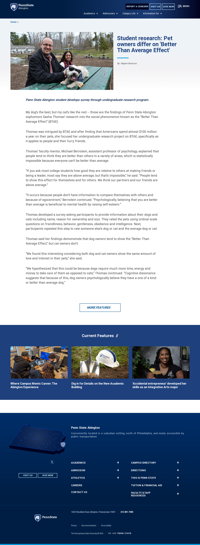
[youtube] (45, 462)
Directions (138, 470)
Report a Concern (137, 6)
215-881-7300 (127, 512)
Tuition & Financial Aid (146, 485)
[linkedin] (38, 462)
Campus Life (129, 13)
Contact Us (79, 492)
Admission (78, 470)
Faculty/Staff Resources (141, 494)
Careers (76, 485)
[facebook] (31, 462)
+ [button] (118, 462)
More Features (98, 307)
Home (13, 22)
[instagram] (24, 462)
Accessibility (106, 525)
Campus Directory (143, 462)
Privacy (74, 525)
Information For (151, 13)
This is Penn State (143, 478)
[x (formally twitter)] (52, 462)
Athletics (78, 478)
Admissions (109, 13)
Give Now (168, 6)
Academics (89, 13)
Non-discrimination (89, 525)
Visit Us (155, 6)
